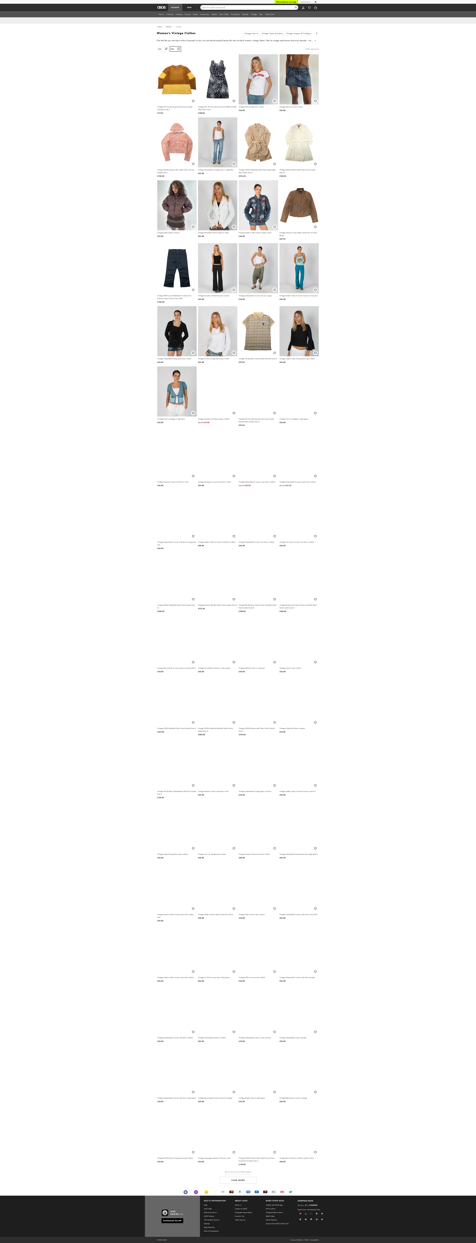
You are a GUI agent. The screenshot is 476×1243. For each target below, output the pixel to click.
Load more (238, 1180)
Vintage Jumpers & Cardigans (299, 33)
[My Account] (303, 7)
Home (159, 27)
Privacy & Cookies (296, 1240)
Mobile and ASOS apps (274, 1205)
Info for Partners (271, 1220)
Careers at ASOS (241, 1209)
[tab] (161, 14)
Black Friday (270, 1216)
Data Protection (209, 1227)
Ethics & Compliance (211, 1231)
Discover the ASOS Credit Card (277, 1223)
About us (238, 1205)
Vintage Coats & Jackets (272, 33)
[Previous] (241, 33)
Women (169, 27)
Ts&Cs (306, 1240)
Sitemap (207, 1223)
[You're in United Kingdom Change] (315, 2)
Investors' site (239, 1216)
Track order (208, 1209)
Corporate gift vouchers (274, 1212)
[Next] (316, 33)
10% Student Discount (212, 1220)
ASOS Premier (209, 1216)
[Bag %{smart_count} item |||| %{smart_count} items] (315, 7)
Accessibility (315, 1240)
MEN (189, 7)
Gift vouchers (270, 1209)
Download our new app (286, 2)
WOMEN (175, 7)
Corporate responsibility (243, 1212)
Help (205, 1205)
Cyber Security (240, 1220)
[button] (300, 1213)
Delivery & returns (210, 1212)
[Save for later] (193, 101)
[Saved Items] (309, 7)
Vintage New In (251, 33)
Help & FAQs (305, 2)
